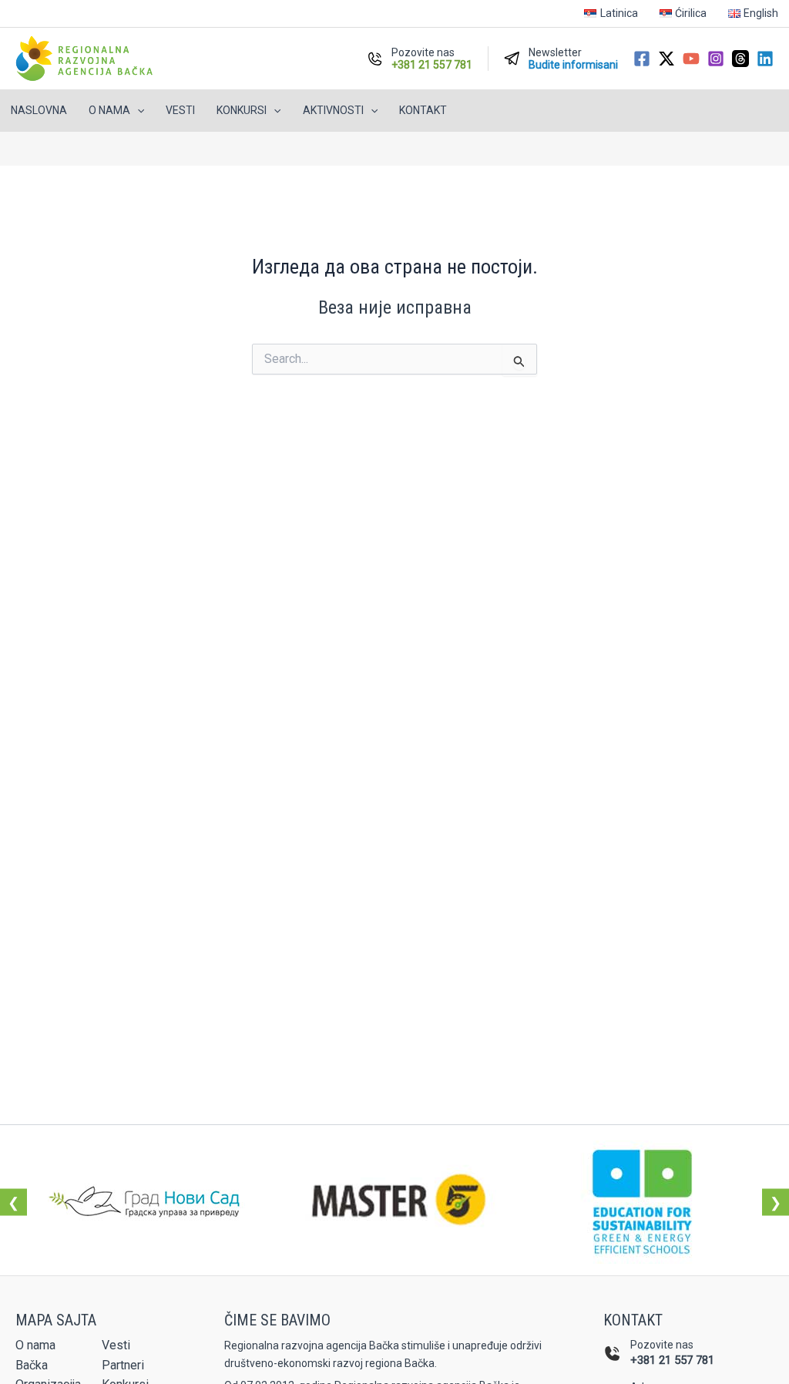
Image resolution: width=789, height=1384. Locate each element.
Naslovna (39, 110)
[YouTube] (691, 58)
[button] (137, 110)
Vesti (180, 110)
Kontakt (423, 110)
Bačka (31, 1365)
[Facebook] (641, 58)
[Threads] (740, 58)
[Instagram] (715, 58)
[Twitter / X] (666, 58)
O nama (35, 1345)
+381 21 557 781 (672, 1360)
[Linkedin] (765, 58)
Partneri (123, 1365)
